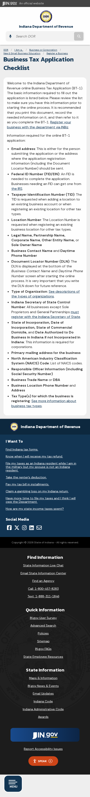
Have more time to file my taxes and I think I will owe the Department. (41, 500)
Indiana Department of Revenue (46, 26)
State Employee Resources (43, 657)
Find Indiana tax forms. (22, 449)
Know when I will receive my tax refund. (34, 456)
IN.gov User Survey (43, 618)
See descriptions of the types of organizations (45, 294)
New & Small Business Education (21, 53)
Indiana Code (43, 701)
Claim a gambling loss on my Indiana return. (37, 491)
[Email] (39, 527)
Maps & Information (43, 678)
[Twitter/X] (16, 527)
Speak (42, 761)
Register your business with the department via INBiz (39, 124)
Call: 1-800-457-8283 (43, 589)
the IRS (16, 188)
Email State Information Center (43, 573)
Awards (43, 717)
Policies (43, 633)
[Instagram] (24, 527)
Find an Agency (43, 581)
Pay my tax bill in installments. (27, 484)
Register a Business (57, 53)
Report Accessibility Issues (43, 749)
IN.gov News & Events (43, 686)
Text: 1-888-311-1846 (43, 596)
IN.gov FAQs (43, 649)
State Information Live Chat (43, 565)
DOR (5, 49)
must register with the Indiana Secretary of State (45, 314)
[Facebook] (9, 527)
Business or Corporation (43, 49)
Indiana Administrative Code (43, 709)
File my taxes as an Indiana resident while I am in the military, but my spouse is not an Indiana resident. (41, 466)
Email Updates (43, 693)
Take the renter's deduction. (26, 477)
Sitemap (43, 641)
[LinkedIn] (31, 527)
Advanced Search (43, 625)
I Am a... (18, 49)
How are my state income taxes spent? (35, 509)
